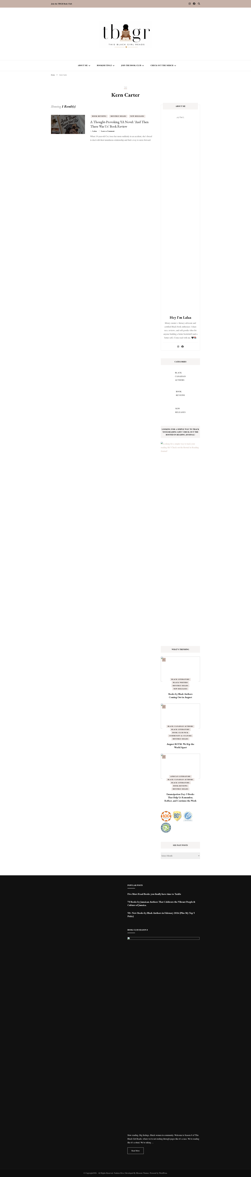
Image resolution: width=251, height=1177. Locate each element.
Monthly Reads (118, 116)
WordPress (163, 1173)
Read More (136, 1150)
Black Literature (180, 679)
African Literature (180, 776)
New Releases (137, 116)
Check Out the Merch (161, 65)
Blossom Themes (142, 1173)
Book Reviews (99, 116)
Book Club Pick (180, 733)
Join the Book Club (131, 65)
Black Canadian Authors (180, 726)
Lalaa (94, 131)
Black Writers (180, 682)
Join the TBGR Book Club (61, 3)
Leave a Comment (107, 131)
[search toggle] (199, 4)
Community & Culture (180, 736)
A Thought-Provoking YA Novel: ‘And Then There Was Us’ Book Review (119, 124)
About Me (83, 65)
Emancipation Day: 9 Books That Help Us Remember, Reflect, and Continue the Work (180, 797)
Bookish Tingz (104, 65)
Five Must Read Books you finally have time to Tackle (154, 893)
